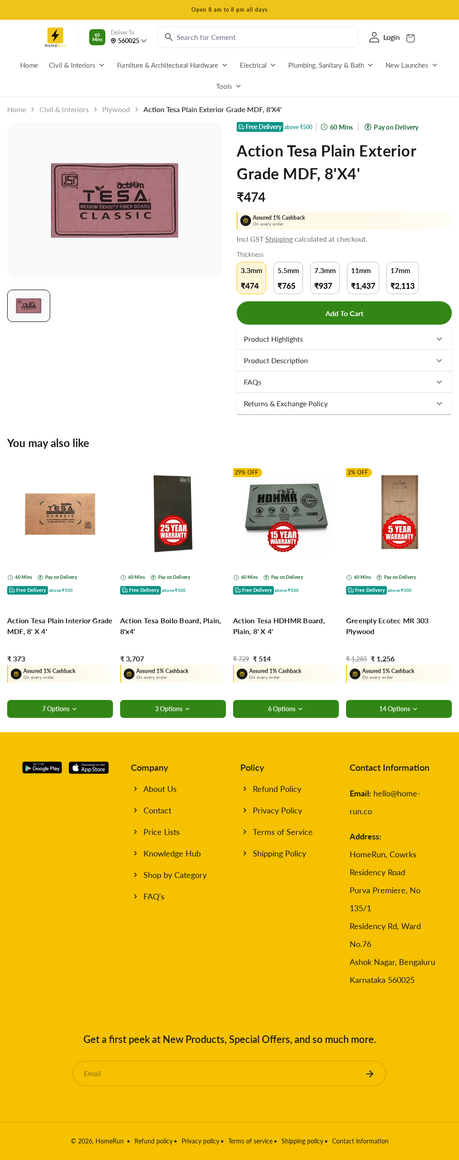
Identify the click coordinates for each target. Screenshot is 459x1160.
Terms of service (250, 1141)
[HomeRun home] (55, 37)
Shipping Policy (279, 853)
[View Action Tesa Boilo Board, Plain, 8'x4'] (173, 514)
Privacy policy (200, 1141)
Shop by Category (175, 875)
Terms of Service (283, 832)
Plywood (116, 109)
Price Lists (161, 832)
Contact (157, 810)
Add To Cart (344, 313)
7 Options (55, 709)
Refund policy (153, 1141)
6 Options (281, 709)
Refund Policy (277, 789)
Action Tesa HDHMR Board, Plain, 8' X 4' (279, 625)
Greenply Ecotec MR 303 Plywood (387, 625)
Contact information (360, 1141)
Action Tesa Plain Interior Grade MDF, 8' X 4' (60, 625)
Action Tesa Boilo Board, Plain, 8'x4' (170, 625)
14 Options (394, 709)
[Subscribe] (369, 1073)
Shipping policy (302, 1141)
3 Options (168, 709)
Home (16, 109)
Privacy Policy (277, 810)
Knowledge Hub (172, 853)
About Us (160, 789)
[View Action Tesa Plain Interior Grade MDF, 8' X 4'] (60, 514)
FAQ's (154, 896)
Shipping (279, 239)
